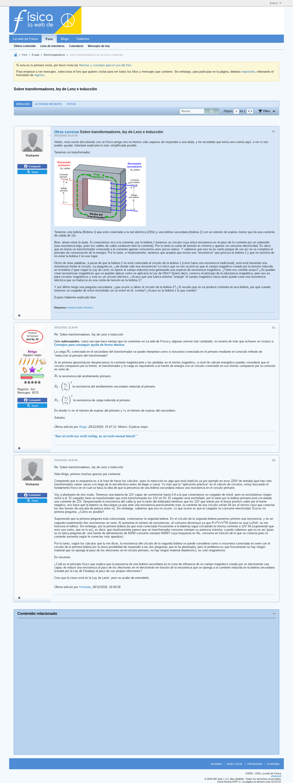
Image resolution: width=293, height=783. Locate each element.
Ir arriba (273, 764)
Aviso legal (235, 764)
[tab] (23, 104)
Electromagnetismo (54, 54)
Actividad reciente (48, 104)
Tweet (34, 172)
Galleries (82, 39)
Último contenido (25, 46)
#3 (273, 460)
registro (39, 75)
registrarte (248, 71)
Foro (49, 39)
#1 (273, 131)
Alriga (83, 427)
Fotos (71, 104)
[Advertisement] (146, 686)
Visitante (85, 587)
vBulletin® (276, 776)
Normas (216, 764)
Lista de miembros (52, 46)
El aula (35, 54)
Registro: (23, 389)
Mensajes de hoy (99, 46)
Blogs (65, 39)
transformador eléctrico (80, 307)
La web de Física (25, 39)
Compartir (35, 166)
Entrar (274, 3)
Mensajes (23, 104)
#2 (273, 327)
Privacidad (254, 764)
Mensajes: (24, 392)
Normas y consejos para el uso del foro (105, 65)
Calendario (76, 46)
